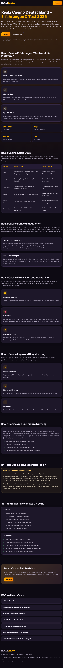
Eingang (57, 3)
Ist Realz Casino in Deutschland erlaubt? (17, 607)
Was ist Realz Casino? (11, 601)
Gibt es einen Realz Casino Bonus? (15, 626)
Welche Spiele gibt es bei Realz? (14, 613)
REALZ (8, 3)
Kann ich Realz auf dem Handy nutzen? (16, 632)
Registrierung (17, 34)
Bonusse (9, 579)
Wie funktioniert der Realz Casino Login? (17, 639)
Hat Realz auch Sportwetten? (13, 620)
